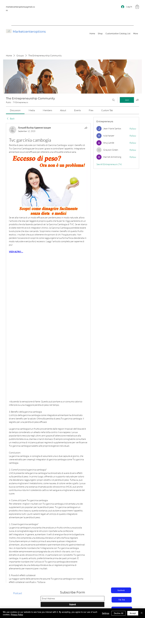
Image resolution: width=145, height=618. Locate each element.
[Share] (86, 127)
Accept (133, 613)
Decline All (118, 613)
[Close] (141, 613)
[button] (137, 7)
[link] (15, 110)
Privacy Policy (17, 614)
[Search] (113, 100)
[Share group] (137, 100)
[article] (48, 367)
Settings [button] (105, 613)
